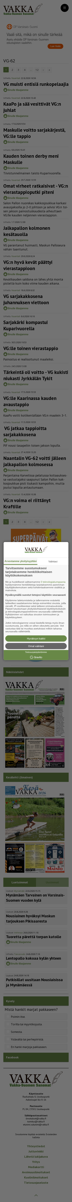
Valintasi (52, 561)
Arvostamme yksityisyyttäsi (21, 561)
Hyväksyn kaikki (36, 638)
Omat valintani (36, 646)
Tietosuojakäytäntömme (36, 652)
